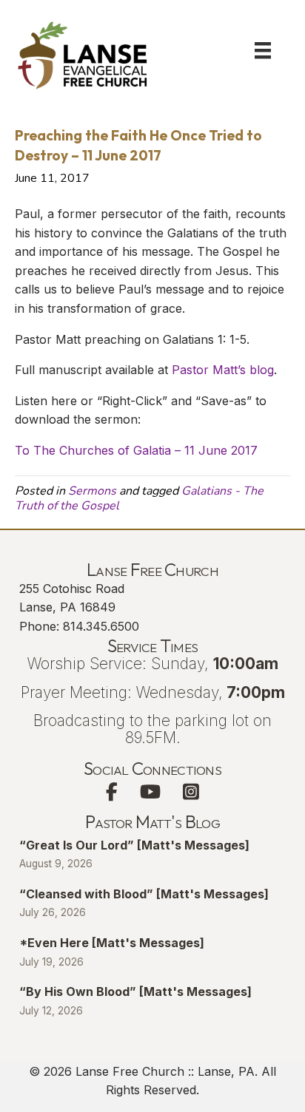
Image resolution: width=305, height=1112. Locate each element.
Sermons (92, 491)
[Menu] (262, 50)
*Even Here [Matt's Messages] (111, 942)
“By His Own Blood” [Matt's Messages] (135, 991)
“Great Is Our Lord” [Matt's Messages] (134, 845)
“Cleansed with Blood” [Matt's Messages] (144, 893)
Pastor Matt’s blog (223, 369)
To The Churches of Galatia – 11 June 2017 (136, 450)
